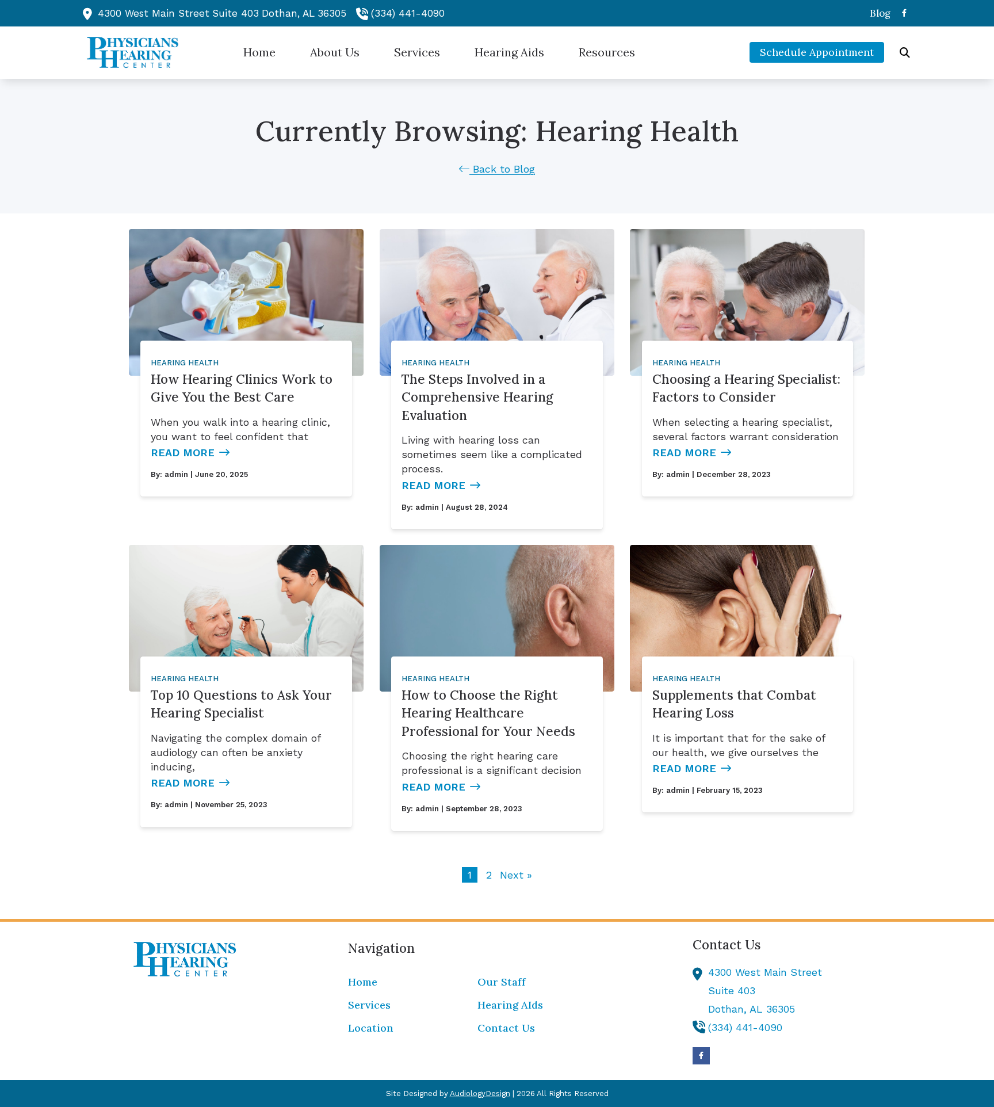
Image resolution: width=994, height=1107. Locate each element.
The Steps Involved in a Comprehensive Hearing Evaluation (477, 397)
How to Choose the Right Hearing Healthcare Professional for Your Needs (488, 712)
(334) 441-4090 (408, 13)
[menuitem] (876, 13)
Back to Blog (502, 169)
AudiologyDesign (480, 1093)
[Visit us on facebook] (904, 13)
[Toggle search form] (905, 52)
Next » (516, 875)
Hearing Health (185, 362)
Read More (183, 452)
